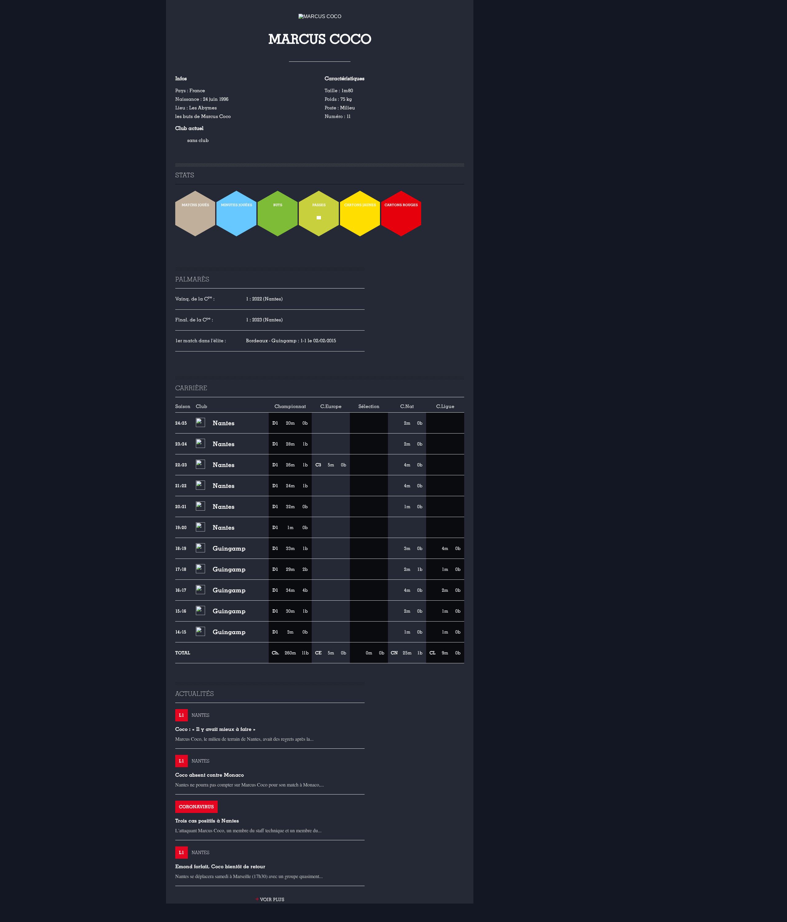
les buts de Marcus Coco (203, 116)
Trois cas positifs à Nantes (207, 821)
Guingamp (229, 548)
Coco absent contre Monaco (209, 775)
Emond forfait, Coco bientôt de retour (220, 866)
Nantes (224, 423)
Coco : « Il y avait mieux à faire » (215, 729)
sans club (198, 140)
